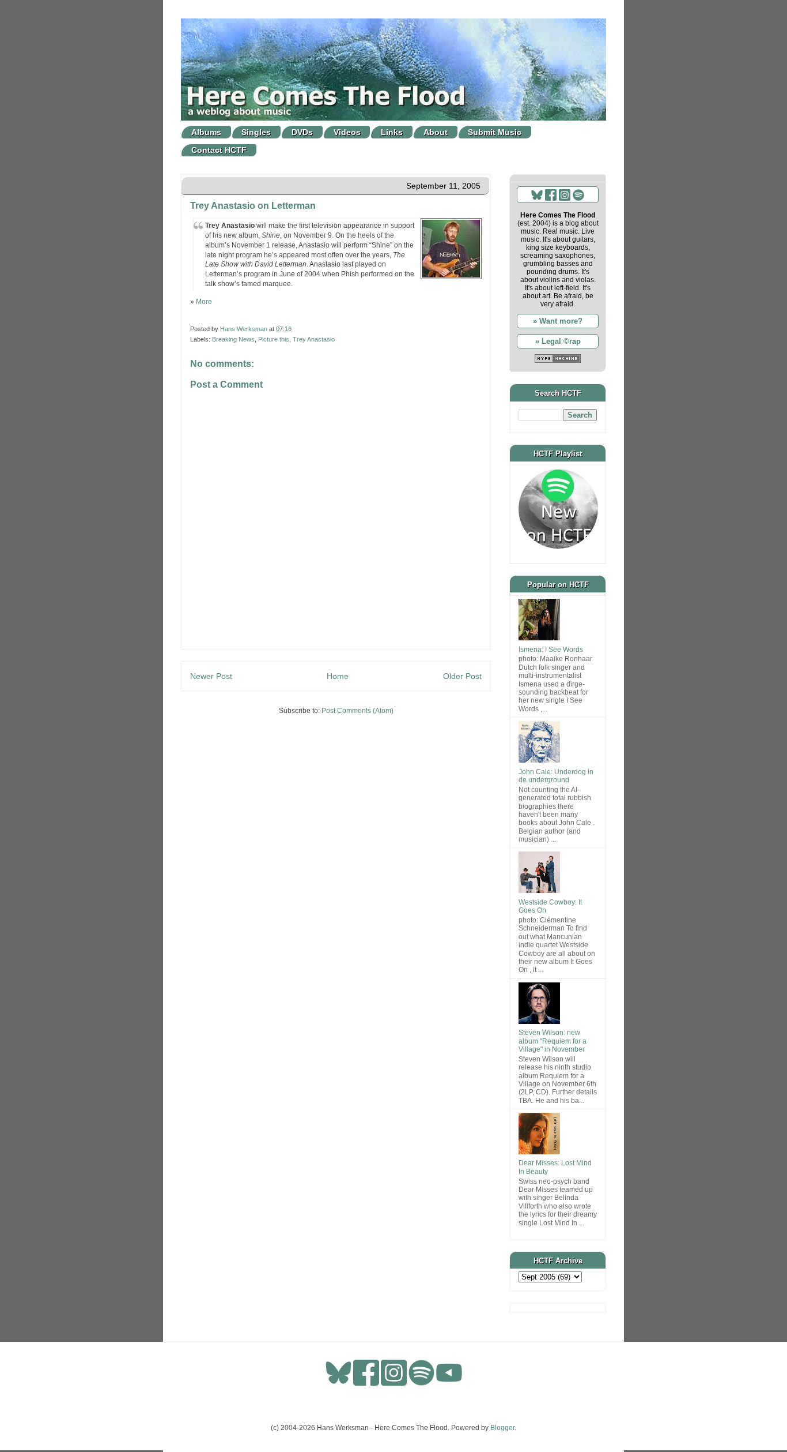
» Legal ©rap (558, 341)
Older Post (462, 676)
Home (338, 676)
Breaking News (233, 339)
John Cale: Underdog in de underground (556, 776)
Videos (347, 132)
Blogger (502, 1428)
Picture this (273, 339)
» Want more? (557, 321)
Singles (256, 132)
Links (392, 132)
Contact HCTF (219, 150)
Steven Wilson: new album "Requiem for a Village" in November (553, 1041)
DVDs (302, 132)
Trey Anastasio (314, 339)
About (435, 132)
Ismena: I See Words (551, 650)
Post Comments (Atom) (357, 711)
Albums (206, 132)
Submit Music (494, 132)
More (204, 302)
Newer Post (211, 676)
